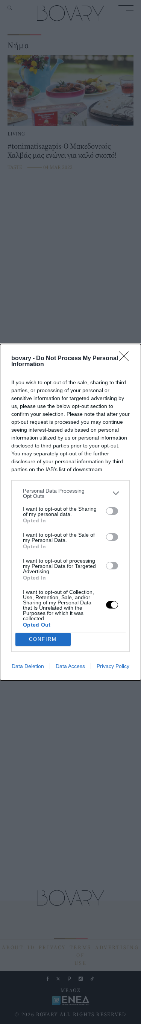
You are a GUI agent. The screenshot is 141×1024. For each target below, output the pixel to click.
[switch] (112, 511)
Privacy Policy (113, 666)
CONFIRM (43, 639)
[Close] (126, 358)
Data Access (70, 666)
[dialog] (70, 512)
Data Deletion (28, 666)
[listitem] (70, 493)
